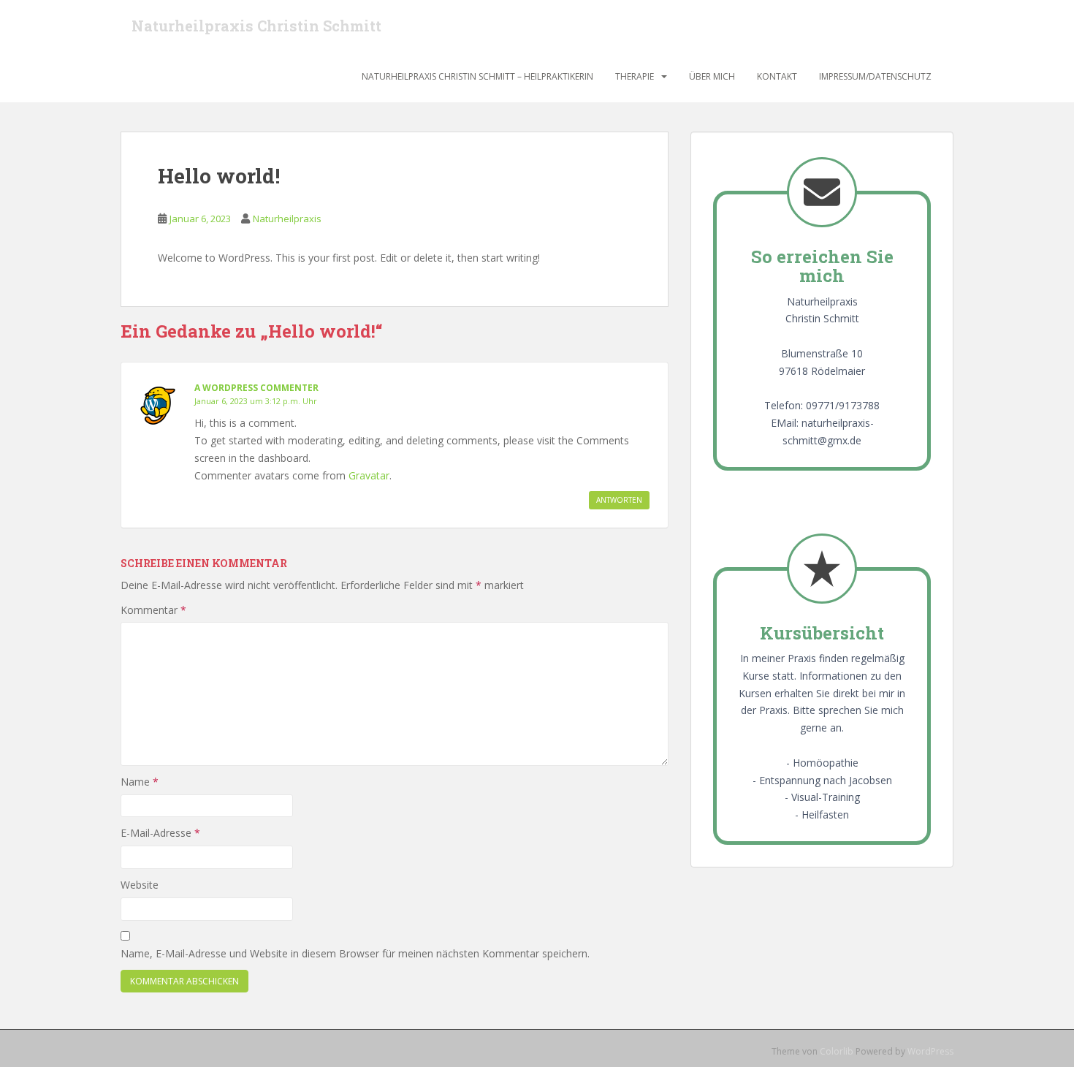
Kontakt (777, 76)
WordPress (930, 1051)
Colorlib (836, 1051)
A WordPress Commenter (256, 387)
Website (140, 885)
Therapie (634, 76)
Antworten (619, 500)
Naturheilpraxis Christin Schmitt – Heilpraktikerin (477, 76)
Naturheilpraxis (287, 218)
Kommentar (153, 610)
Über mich (712, 76)
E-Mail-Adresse (160, 833)
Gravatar (369, 475)
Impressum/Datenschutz (875, 76)
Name (140, 782)
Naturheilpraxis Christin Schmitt (256, 25)
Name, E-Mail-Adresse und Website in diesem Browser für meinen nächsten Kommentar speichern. (355, 953)
